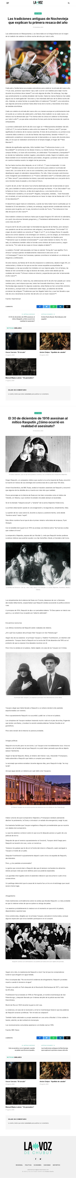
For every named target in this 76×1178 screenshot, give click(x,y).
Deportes (56, 1165)
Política (28, 1165)
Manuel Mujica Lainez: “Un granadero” (20, 378)
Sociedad (47, 1165)
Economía (37, 1165)
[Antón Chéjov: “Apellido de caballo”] (55, 341)
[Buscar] (69, 3)
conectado (27, 394)
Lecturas (38, 13)
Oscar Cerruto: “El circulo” (16, 352)
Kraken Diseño (49, 1171)
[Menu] (7, 3)
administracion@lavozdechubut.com (38, 1169)
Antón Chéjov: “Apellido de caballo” (53, 352)
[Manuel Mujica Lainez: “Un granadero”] (21, 367)
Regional (19, 1165)
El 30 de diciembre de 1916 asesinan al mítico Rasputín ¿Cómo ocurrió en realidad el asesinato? (22, 319)
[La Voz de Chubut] (38, 3)
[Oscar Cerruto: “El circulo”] (21, 341)
